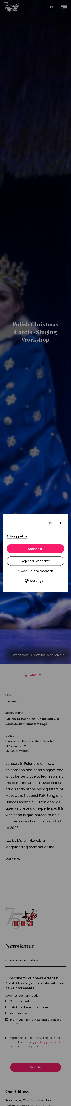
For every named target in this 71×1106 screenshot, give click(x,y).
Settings (36, 581)
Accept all (35, 548)
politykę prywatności (49, 1042)
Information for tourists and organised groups (36, 1021)
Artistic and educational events (31, 1007)
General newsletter (22, 1001)
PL (50, 523)
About (35, 675)
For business (18, 1013)
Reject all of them (35, 561)
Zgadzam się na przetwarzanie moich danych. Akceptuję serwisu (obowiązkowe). (36, 1042)
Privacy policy (17, 536)
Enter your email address (21, 960)
